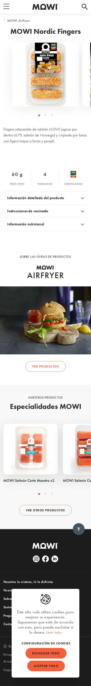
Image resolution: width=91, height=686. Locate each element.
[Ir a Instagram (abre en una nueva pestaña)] (36, 558)
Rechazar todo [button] (46, 653)
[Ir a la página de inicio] (45, 7)
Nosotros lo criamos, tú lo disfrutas (28, 582)
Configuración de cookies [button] (46, 643)
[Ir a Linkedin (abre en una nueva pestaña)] (54, 558)
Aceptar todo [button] (46, 666)
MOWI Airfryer (18, 20)
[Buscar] (85, 7)
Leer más (54, 632)
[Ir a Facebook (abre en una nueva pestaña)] (45, 558)
